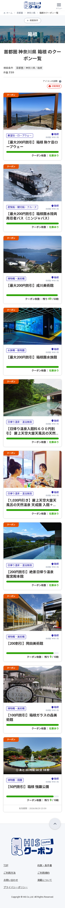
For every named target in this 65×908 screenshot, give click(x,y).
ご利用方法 (9, 872)
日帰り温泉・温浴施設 (20, 422)
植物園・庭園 (15, 780)
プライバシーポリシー (15, 887)
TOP (5, 865)
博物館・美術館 (16, 278)
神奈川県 (31, 13)
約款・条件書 (44, 865)
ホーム (9, 13)
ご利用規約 (43, 872)
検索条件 (34, 20)
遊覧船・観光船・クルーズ (22, 207)
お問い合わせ (10, 880)
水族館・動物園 (16, 350)
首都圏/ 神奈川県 (52, 135)
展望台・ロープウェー (20, 135)
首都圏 (20, 13)
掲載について (44, 880)
